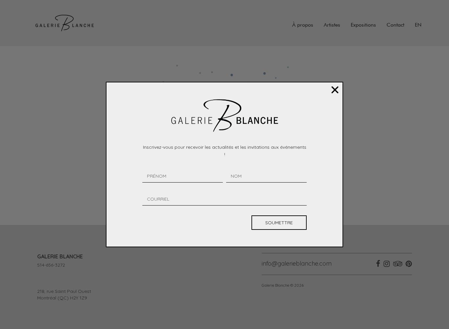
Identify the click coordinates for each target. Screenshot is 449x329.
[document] (224, 164)
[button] (335, 90)
